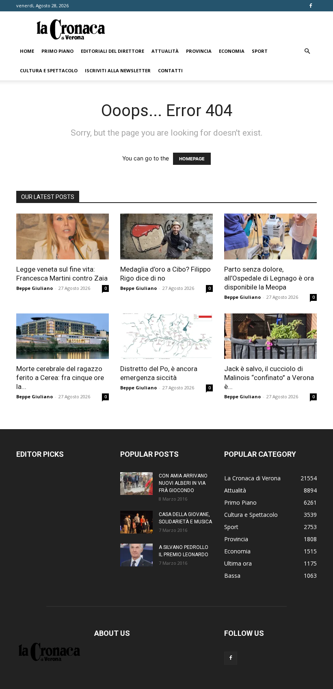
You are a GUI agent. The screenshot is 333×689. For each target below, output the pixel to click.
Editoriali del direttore (112, 51)
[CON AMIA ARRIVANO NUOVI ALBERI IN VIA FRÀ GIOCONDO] (136, 483)
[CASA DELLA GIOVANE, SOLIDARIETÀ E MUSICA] (136, 522)
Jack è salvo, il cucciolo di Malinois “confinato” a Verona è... (269, 378)
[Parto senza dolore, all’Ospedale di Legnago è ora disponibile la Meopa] (270, 236)
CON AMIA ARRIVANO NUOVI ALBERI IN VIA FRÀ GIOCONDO (183, 483)
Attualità (165, 51)
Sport (260, 51)
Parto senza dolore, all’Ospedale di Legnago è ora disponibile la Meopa (269, 278)
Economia (231, 51)
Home (27, 51)
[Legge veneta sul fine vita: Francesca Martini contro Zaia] (62, 236)
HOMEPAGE (192, 159)
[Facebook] (311, 5)
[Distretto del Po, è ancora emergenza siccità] (166, 336)
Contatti (170, 70)
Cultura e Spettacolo (49, 70)
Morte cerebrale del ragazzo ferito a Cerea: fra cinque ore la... (60, 378)
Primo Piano (57, 51)
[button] (307, 51)
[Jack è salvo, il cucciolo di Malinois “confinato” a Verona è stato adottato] (270, 336)
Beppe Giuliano (34, 288)
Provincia (199, 51)
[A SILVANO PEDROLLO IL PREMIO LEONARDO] (136, 555)
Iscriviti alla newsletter (118, 70)
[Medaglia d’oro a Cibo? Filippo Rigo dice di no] (166, 236)
